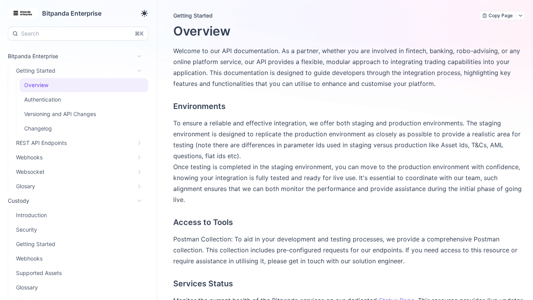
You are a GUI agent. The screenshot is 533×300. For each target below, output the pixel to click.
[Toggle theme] (144, 13)
